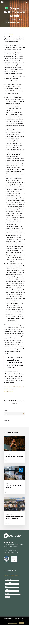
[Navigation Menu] (27, 2)
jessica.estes (8, 460)
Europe (20, 19)
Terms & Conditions (10, 570)
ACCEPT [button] (21, 623)
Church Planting (11, 19)
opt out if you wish (12, 623)
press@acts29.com (13, 552)
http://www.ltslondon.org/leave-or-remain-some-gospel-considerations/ (14, 389)
